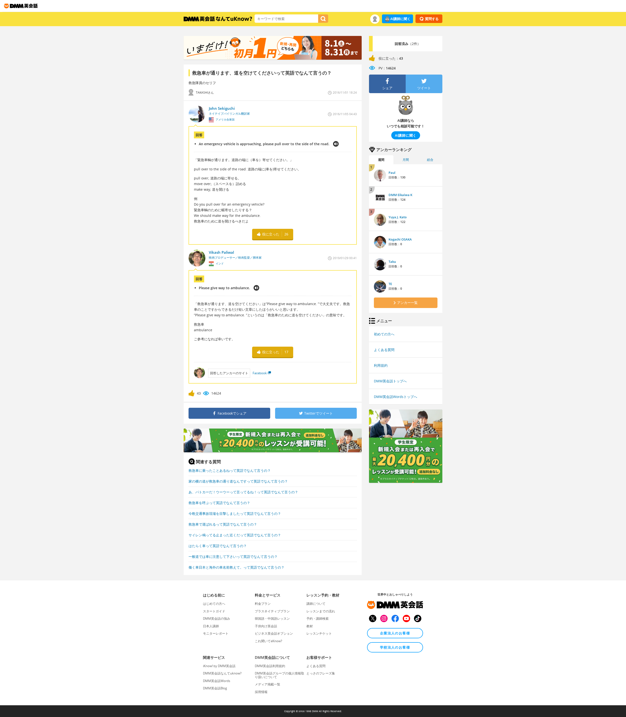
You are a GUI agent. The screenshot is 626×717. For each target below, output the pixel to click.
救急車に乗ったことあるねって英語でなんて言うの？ (230, 470)
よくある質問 (384, 349)
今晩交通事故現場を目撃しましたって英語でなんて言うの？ (235, 513)
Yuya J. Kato (398, 217)
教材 (309, 626)
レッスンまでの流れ (320, 611)
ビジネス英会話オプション (274, 633)
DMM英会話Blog (215, 688)
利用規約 (381, 365)
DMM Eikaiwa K (400, 195)
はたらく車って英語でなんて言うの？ (218, 545)
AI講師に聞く (400, 18)
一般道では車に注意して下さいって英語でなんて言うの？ (233, 556)
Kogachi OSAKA (400, 239)
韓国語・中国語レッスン (272, 618)
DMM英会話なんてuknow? (222, 673)
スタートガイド (214, 611)
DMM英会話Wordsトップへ (395, 396)
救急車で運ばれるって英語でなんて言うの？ (223, 524)
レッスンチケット (319, 633)
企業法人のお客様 (395, 633)
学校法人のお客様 (395, 647)
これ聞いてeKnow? (268, 641)
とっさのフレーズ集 (320, 673)
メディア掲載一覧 (267, 684)
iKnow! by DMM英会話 (219, 666)
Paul (392, 172)
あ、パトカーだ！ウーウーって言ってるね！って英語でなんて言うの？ (243, 492)
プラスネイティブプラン (272, 611)
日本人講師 (211, 626)
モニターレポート (215, 633)
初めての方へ (384, 334)
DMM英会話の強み (216, 618)
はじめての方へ (214, 603)
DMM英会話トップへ (390, 381)
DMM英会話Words (216, 681)
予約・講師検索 (317, 618)
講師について (315, 603)
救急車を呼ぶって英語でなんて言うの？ (219, 502)
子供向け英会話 (266, 626)
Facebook (260, 373)
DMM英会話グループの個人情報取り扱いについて (279, 675)
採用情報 (261, 692)
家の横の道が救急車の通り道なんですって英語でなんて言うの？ (238, 481)
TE (390, 284)
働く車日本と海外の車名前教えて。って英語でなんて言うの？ (236, 567)
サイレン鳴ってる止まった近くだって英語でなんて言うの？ (235, 535)
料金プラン (263, 603)
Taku (392, 261)
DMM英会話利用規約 (270, 666)
